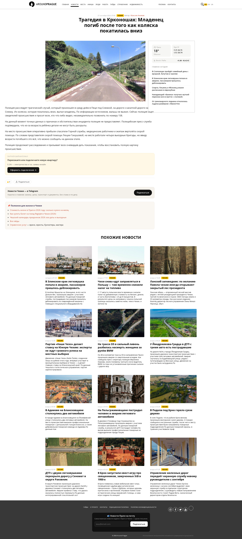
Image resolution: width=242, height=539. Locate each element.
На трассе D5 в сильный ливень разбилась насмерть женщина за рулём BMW (120, 347)
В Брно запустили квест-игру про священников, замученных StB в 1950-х (119, 476)
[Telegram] (191, 509)
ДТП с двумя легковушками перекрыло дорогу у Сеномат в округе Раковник (65, 476)
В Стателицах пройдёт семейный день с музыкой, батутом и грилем (170, 72)
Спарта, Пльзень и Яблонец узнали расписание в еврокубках (168, 88)
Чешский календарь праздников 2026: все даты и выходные (38, 217)
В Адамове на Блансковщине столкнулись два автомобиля (64, 412)
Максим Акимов (137, 15)
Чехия (120, 15)
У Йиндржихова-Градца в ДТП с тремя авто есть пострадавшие (170, 346)
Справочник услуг (18, 225)
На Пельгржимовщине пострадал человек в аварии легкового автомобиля (120, 413)
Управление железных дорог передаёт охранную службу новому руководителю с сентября (173, 476)
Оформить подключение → (23, 170)
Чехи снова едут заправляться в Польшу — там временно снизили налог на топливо (120, 285)
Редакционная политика (119, 507)
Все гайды (14, 221)
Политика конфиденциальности (143, 507)
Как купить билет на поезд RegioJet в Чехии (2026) (33, 213)
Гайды (85, 507)
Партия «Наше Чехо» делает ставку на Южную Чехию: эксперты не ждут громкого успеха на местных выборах (68, 349)
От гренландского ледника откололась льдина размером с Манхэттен (169, 102)
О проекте (94, 507)
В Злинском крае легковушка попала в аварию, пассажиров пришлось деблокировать (169, 80)
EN (209, 5)
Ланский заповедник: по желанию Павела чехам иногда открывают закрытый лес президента (172, 285)
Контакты (103, 507)
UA (212, 5)
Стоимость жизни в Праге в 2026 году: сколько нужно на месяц (39, 210)
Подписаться (143, 192)
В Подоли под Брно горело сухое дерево (171, 412)
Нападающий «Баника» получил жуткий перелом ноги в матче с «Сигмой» (170, 95)
